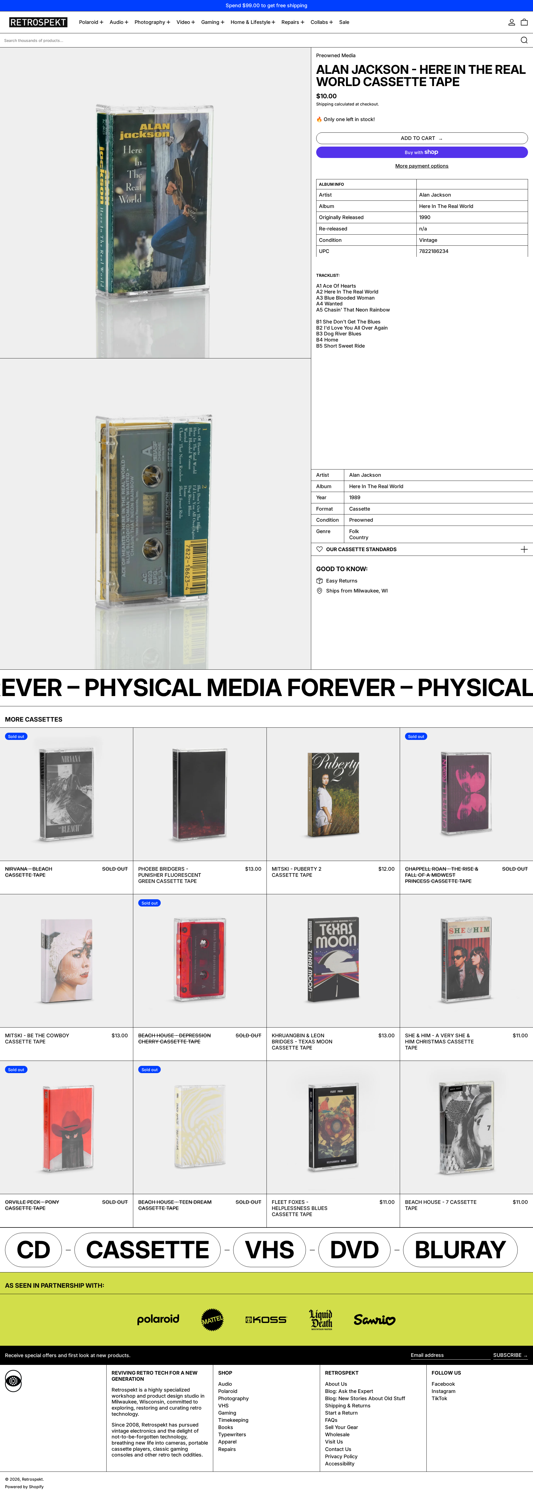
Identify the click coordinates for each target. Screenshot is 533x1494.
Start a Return (341, 1413)
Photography (233, 1398)
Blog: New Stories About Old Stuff (365, 1398)
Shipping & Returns (348, 1405)
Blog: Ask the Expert (349, 1391)
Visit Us (334, 1442)
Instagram (444, 1391)
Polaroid (227, 1391)
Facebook (443, 1384)
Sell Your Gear (341, 1427)
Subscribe (507, 1355)
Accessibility (340, 1464)
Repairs (227, 1449)
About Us (336, 1384)
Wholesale (337, 1434)
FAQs (331, 1420)
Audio (225, 1384)
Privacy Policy (341, 1456)
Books (225, 1427)
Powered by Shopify (24, 1486)
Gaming (227, 1413)
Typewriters (232, 1434)
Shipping (324, 104)
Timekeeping (233, 1420)
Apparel (227, 1442)
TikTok (439, 1398)
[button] (524, 22)
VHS (223, 1405)
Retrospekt (32, 1479)
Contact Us (338, 1449)
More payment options (422, 166)
